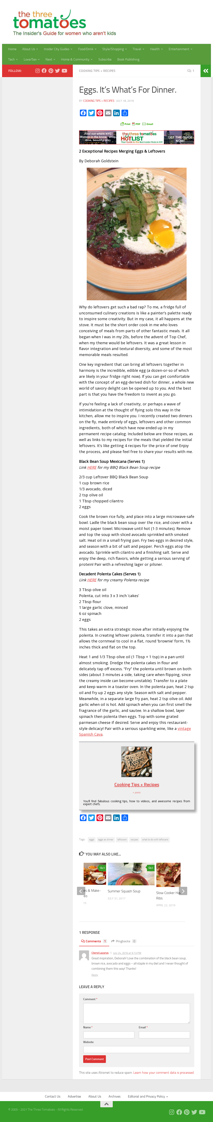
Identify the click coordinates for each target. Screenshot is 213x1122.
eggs (91, 839)
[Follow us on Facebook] (44, 70)
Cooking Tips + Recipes (97, 71)
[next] (183, 891)
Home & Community (75, 59)
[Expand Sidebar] (206, 71)
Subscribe (104, 59)
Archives (114, 1096)
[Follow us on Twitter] (57, 70)
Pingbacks (125, 941)
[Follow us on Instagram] (37, 70)
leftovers (122, 839)
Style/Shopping (113, 49)
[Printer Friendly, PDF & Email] (136, 124)
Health (155, 49)
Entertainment (179, 49)
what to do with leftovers (155, 839)
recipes (134, 839)
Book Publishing (128, 59)
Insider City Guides (56, 49)
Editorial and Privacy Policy (146, 1096)
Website (88, 1042)
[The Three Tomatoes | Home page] (62, 22)
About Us (28, 49)
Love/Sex (30, 59)
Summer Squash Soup (124, 891)
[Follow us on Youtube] (64, 70)
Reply (95, 975)
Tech (11, 59)
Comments (96, 941)
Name (88, 1027)
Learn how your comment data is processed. (163, 1073)
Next (49, 59)
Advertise (74, 1096)
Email (143, 1027)
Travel (137, 49)
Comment (90, 999)
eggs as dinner (105, 839)
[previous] (81, 891)
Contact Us (52, 1096)
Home (12, 49)
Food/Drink (85, 49)
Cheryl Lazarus (100, 952)
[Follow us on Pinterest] (50, 70)
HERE (91, 467)
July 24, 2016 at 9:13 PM (127, 953)
